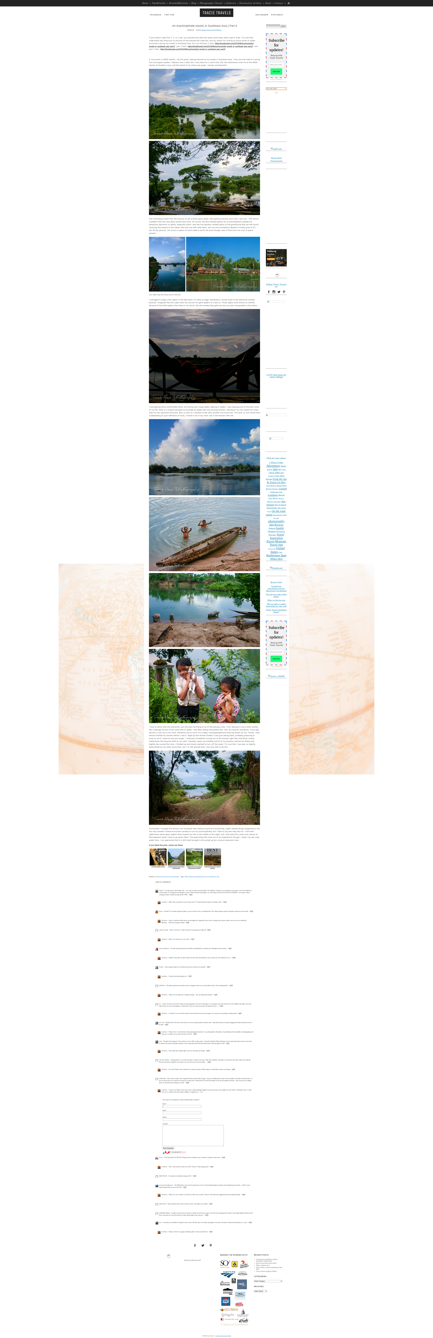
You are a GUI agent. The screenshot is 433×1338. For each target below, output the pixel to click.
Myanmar (277, 502)
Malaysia (281, 495)
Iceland (283, 488)
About (268, 3)
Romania (272, 528)
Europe (269, 479)
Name (164, 1104)
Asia (208, 30)
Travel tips (276, 544)
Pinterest (277, 15)
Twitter (169, 15)
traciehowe (164, 902)
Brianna (161, 967)
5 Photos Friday (276, 462)
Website (164, 1117)
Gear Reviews (271, 486)
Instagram (261, 15)
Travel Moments (217, 30)
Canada (284, 469)
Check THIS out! (276, 473)
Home (145, 3)
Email (164, 1110)
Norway (269, 511)
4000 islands (189, 877)
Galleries (231, 3)
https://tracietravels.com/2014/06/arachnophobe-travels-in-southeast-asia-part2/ (220, 46)
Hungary (275, 489)
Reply (190, 895)
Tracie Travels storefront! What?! (276, 611)
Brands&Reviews (178, 3)
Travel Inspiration (277, 536)
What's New (276, 558)
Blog (193, 3)
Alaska (283, 466)
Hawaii (279, 486)
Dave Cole (161, 1022)
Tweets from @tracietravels (192, 1260)
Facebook (155, 15)
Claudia (161, 890)
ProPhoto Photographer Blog (223, 1336)
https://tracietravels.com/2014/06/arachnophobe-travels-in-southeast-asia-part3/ (192, 49)
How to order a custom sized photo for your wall (276, 605)
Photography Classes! (211, 3)
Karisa (160, 1157)
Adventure (204, 30)
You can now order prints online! (276, 595)
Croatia (270, 476)
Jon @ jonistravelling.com (166, 1185)
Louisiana (273, 495)
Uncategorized (271, 548)
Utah (280, 552)
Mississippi (281, 498)
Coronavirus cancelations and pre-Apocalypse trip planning (276, 588)
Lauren (161, 911)
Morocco (270, 502)
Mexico (275, 498)
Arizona (269, 469)
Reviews (278, 524)
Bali (279, 469)
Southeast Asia (214, 877)
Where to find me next (276, 600)
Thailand (272, 531)
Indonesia (274, 492)
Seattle (280, 528)
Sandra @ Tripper (164, 930)
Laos (211, 30)
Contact (279, 3)
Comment (165, 1124)
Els (160, 1004)
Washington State (276, 555)
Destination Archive (250, 3)
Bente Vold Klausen (164, 948)
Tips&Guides (159, 3)
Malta (270, 498)
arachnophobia (198, 877)
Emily (160, 1041)
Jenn (160, 1222)
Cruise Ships (279, 476)
